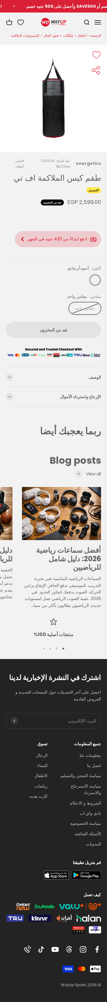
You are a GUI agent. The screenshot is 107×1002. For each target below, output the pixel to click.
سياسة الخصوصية (85, 823)
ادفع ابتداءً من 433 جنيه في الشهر (57, 239)
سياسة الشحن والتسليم (80, 776)
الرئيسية (95, 35)
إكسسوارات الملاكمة (25, 35)
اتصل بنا (94, 765)
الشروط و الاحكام (85, 803)
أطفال (81, 35)
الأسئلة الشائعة (88, 834)
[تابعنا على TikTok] (41, 949)
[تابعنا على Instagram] (83, 949)
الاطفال (41, 776)
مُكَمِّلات (68, 35)
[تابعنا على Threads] (69, 949)
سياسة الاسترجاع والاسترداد (86, 789)
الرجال (42, 755)
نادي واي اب (90, 813)
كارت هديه (38, 796)
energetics (88, 163)
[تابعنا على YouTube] (55, 949)
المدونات (93, 844)
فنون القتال (51, 35)
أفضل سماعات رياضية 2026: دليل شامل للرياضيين (68, 558)
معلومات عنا (90, 755)
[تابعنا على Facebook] (97, 949)
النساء (42, 765)
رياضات (41, 786)
